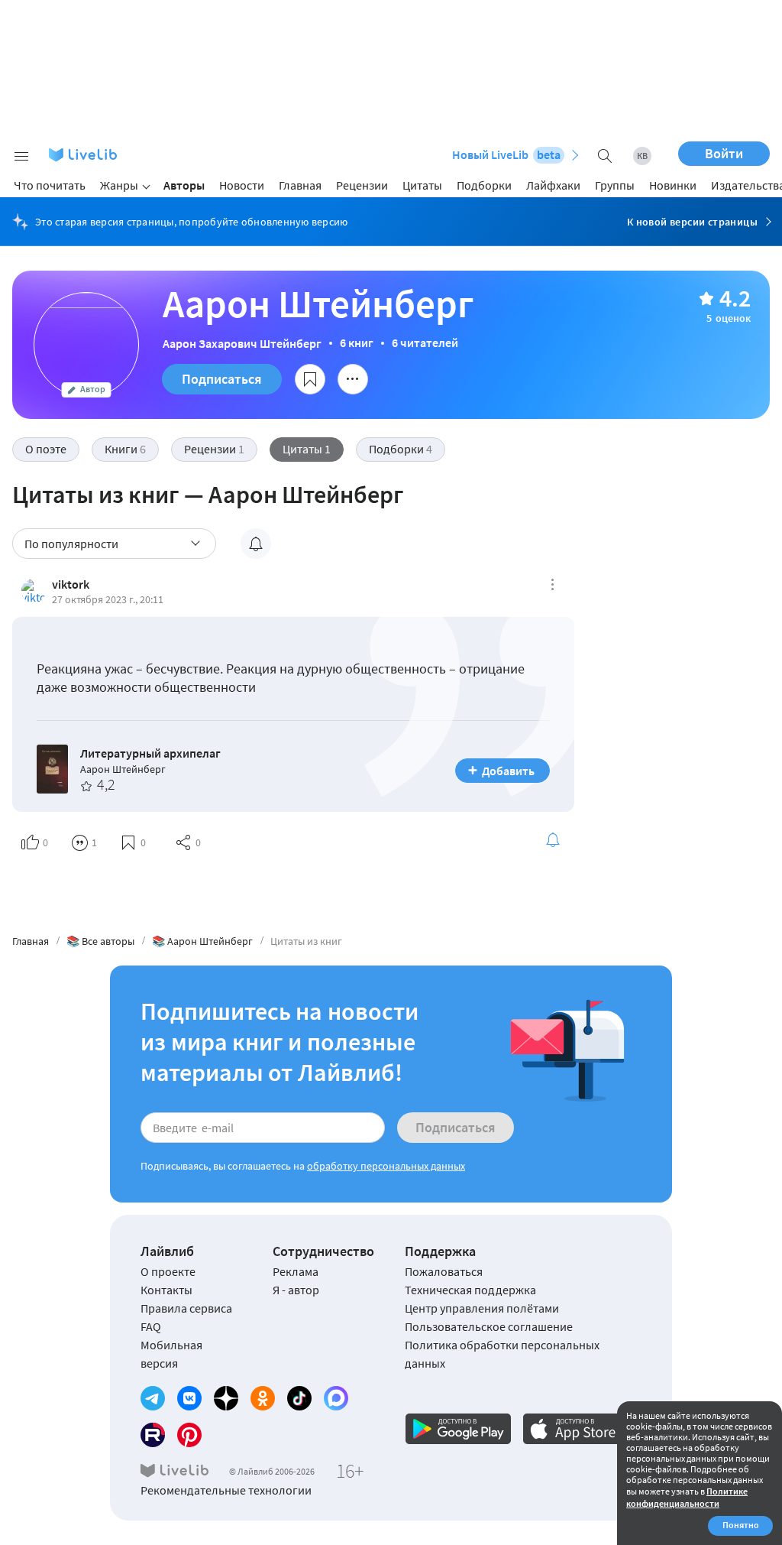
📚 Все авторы (100, 941)
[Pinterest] (189, 1435)
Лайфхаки (553, 185)
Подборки (484, 185)
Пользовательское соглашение (489, 1326)
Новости (241, 185)
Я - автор (296, 1289)
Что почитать (50, 185)
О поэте (45, 448)
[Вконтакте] (189, 1398)
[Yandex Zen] (226, 1398)
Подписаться (222, 379)
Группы (615, 185)
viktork (70, 584)
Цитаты (422, 185)
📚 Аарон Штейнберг (202, 941)
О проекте (168, 1271)
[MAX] (336, 1398)
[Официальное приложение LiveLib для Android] (458, 1429)
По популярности (71, 543)
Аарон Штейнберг (123, 769)
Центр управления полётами (482, 1308)
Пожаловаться (444, 1271)
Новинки (672, 185)
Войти (724, 153)
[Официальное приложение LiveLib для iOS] (576, 1429)
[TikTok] (299, 1398)
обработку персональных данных (386, 1166)
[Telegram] (153, 1398)
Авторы (184, 185)
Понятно (740, 1524)
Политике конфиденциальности (687, 1497)
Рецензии (362, 185)
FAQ (151, 1326)
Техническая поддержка (470, 1289)
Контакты (166, 1289)
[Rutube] (153, 1435)
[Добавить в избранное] (310, 379)
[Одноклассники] (262, 1398)
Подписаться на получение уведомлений (256, 543)
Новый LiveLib (506, 154)
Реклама (295, 1271)
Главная (300, 185)
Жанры (119, 185)
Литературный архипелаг (150, 753)
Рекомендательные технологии (226, 1490)
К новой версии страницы (692, 222)
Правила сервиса (186, 1308)
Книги (125, 448)
